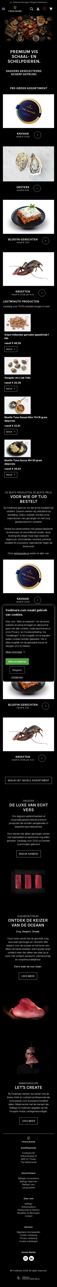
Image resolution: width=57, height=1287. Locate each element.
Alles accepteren (17, 661)
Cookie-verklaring (28, 1235)
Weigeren (17, 670)
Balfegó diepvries (28, 1181)
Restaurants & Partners (28, 1210)
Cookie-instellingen (28, 1241)
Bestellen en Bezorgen (28, 1213)
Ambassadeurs (28, 1207)
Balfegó (28, 1203)
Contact (28, 1216)
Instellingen (17, 677)
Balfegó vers (28, 1184)
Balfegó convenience (28, 1178)
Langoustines (28, 1187)
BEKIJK (9, 349)
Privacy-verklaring (28, 1238)
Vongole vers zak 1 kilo (17, 377)
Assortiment (28, 1173)
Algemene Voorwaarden (28, 1232)
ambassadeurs (21, 553)
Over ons (28, 1198)
